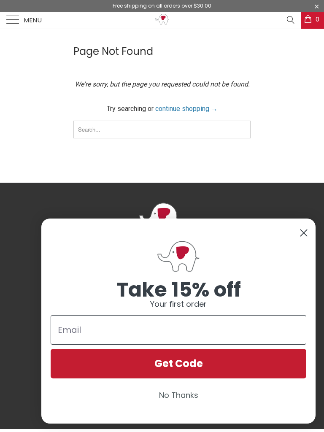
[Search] (290, 19)
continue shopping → (186, 109)
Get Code (178, 363)
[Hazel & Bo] (162, 20)
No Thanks (178, 395)
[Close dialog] (304, 233)
